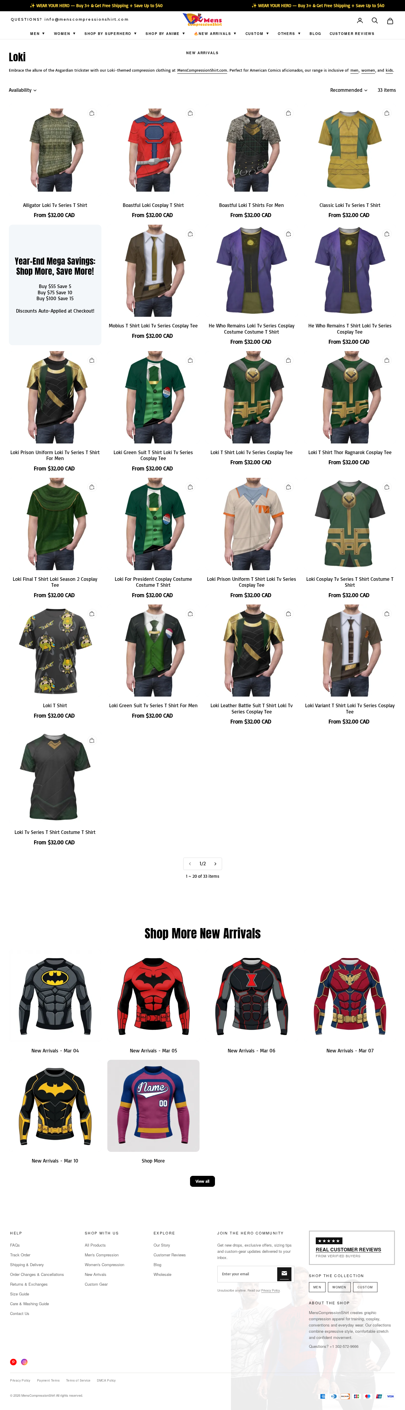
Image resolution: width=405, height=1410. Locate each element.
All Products (95, 1245)
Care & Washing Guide (29, 1303)
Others (286, 33)
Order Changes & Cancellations (37, 1274)
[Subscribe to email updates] (284, 1274)
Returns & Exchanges (29, 1284)
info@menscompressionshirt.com (86, 19)
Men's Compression (102, 1255)
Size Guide (19, 1294)
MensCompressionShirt (38, 1395)
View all (202, 1181)
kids (389, 70)
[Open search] (375, 21)
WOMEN (339, 1287)
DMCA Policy (106, 1380)
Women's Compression (104, 1264)
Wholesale (162, 1274)
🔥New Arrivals (212, 33)
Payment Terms (48, 1380)
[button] (375, 21)
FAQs (15, 1245)
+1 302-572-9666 (344, 1346)
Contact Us (19, 1313)
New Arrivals (202, 52)
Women (62, 33)
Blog (315, 33)
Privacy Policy (270, 1290)
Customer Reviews (352, 33)
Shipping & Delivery (27, 1264)
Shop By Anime (163, 33)
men (354, 70)
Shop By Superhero (107, 33)
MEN (317, 1287)
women (368, 70)
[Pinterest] (13, 1362)
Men (35, 33)
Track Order (20, 1255)
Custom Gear (96, 1284)
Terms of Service (78, 1380)
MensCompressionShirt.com (202, 70)
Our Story (162, 1245)
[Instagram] (24, 1362)
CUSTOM (254, 33)
